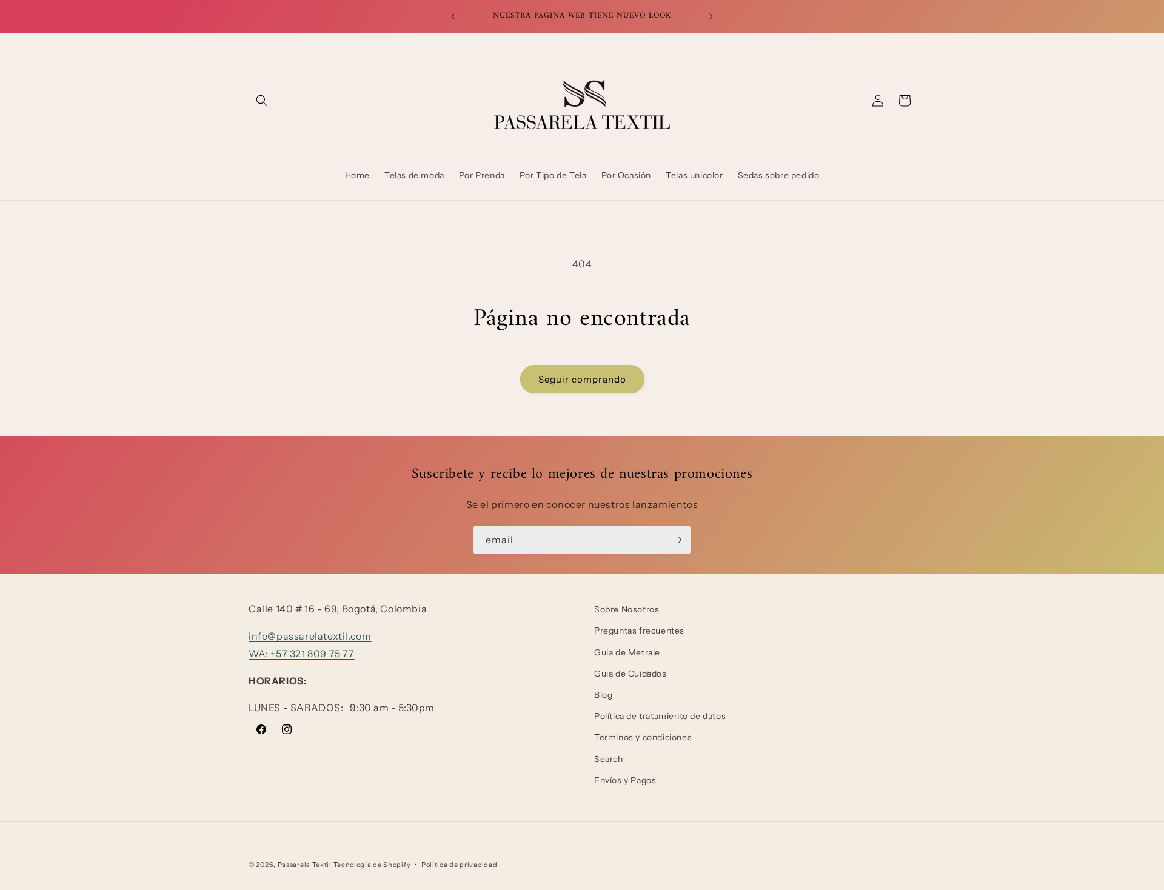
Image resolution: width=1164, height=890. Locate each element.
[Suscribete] (677, 540)
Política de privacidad (459, 864)
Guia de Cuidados (630, 673)
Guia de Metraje (627, 652)
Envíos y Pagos (625, 780)
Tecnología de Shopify (372, 864)
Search (608, 759)
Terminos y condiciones (643, 737)
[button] (262, 100)
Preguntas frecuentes (639, 630)
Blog (603, 694)
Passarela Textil (305, 864)
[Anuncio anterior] (453, 16)
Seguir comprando (582, 379)
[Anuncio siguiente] (711, 16)
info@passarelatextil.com (310, 636)
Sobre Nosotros (626, 609)
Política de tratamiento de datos (660, 716)
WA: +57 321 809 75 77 (302, 653)
